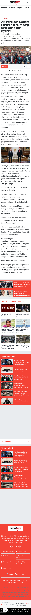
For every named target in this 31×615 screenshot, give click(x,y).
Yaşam (19, 8)
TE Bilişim (26, 603)
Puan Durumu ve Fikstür (22, 557)
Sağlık (10, 582)
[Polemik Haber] (14, 2)
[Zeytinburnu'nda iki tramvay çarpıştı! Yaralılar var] (8, 308)
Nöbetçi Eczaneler (8, 552)
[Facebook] (10, 546)
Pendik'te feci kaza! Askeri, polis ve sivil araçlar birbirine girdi (22, 345)
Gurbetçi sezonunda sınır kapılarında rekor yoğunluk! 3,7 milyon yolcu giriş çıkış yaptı (8, 346)
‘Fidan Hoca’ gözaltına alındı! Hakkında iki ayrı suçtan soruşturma (22, 330)
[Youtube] (20, 546)
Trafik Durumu (7, 556)
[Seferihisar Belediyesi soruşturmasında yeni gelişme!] (23, 308)
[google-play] (20, 574)
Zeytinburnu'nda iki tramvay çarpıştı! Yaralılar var (7, 314)
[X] (13, 546)
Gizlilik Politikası (6, 602)
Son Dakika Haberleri (20, 563)
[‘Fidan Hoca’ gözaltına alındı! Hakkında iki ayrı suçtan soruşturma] (23, 322)
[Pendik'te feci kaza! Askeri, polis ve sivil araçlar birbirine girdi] (23, 339)
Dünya (26, 8)
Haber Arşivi (7, 568)
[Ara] (28, 3)
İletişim (12, 604)
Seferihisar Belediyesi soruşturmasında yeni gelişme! (22, 314)
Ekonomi (12, 8)
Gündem (4, 8)
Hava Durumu (23, 552)
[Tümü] (29, 441)
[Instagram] (17, 546)
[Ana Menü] (2, 3)
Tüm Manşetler (7, 562)
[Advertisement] (15, 422)
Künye (5, 604)
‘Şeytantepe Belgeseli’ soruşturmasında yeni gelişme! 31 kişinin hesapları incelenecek (7, 330)
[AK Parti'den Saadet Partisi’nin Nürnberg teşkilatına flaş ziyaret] (15, 55)
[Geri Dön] (5, 609)
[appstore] (10, 574)
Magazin (16, 582)
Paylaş (5, 66)
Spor (21, 582)
